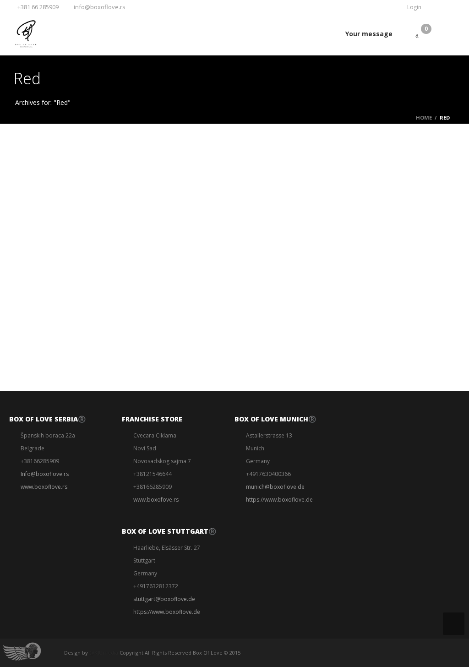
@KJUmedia (103, 652)
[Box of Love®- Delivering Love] (25, 34)
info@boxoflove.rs (99, 7)
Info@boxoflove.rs (45, 474)
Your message (369, 33)
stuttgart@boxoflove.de (164, 599)
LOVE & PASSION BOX (49, 172)
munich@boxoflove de (275, 487)
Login (414, 7)
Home (424, 117)
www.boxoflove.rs (44, 487)
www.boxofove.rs (156, 499)
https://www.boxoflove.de (166, 612)
